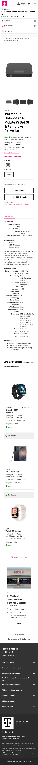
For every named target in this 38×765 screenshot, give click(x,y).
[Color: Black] (8, 165)
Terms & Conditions (11, 153)
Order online (19, 190)
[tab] (9, 216)
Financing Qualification (12, 156)
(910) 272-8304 (15, 612)
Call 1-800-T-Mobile (19, 197)
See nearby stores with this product (16, 205)
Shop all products (19, 557)
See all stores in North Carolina (19, 639)
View (19, 623)
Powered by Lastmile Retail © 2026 (19, 761)
